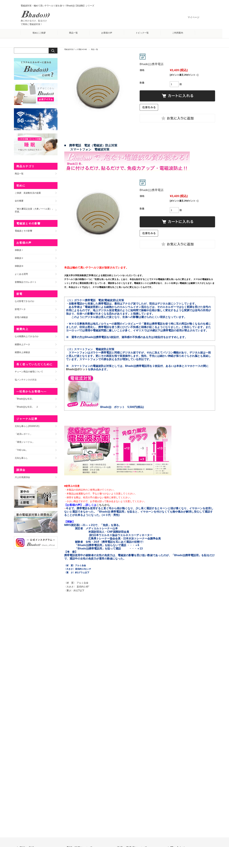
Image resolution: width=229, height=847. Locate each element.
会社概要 (19, 201)
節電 (19, 293)
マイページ (193, 17)
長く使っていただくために (34, 364)
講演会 (20, 469)
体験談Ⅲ (19, 266)
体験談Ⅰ (19, 250)
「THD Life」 (21, 450)
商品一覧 (73, 33)
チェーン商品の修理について (29, 371)
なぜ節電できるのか (24, 301)
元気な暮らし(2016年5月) (27, 426)
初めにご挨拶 (39, 33)
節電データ (20, 309)
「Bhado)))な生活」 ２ (26, 407)
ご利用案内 (177, 33)
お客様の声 (106, 33)
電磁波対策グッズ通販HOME (75, 49)
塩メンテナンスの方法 (26, 379)
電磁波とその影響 (28, 223)
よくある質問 (21, 274)
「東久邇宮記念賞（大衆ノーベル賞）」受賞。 (34, 210)
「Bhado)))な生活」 (24, 399)
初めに (20, 185)
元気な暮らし (21, 458)
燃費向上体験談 (22, 352)
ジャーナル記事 (27, 418)
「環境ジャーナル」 (24, 442)
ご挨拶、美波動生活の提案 (28, 193)
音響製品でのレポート (26, 282)
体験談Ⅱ (19, 258)
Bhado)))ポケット (77, 369)
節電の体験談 (21, 317)
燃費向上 (22, 329)
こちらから (103, 504)
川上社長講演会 (22, 477)
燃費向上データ (22, 344)
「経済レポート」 (23, 434)
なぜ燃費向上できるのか (27, 336)
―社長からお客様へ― (31, 391)
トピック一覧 (142, 33)
